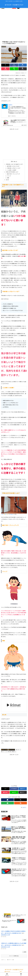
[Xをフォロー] (11, 116)
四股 (8, 177)
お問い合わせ (7, 971)
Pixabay (7, 207)
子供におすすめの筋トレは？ (12, 171)
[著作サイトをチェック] (9, 116)
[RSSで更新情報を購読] (15, 116)
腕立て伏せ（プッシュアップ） (13, 173)
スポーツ (19, 749)
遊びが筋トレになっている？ (13, 166)
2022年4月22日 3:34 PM (5, 934)
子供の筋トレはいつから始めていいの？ (14, 164)
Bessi (2, 207)
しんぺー (10, 104)
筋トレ (14, 751)
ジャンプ (9, 175)
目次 (12, 161)
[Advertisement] (14, 25)
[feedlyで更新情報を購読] (13, 116)
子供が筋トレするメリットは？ (13, 168)
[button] (22, 68)
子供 (10, 751)
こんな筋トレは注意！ (12, 170)
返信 (25, 939)
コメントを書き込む (14, 955)
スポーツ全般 (5, 749)
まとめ (7, 179)
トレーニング (12, 749)
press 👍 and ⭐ (4, 514)
